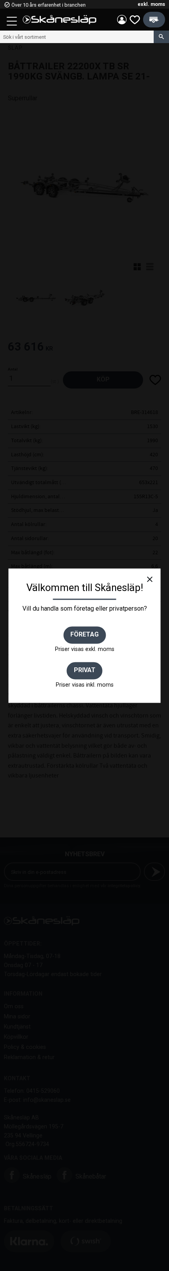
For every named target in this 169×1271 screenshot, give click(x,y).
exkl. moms (151, 4)
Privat (85, 670)
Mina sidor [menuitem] (122, 19)
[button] (12, 22)
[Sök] (161, 37)
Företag (84, 634)
